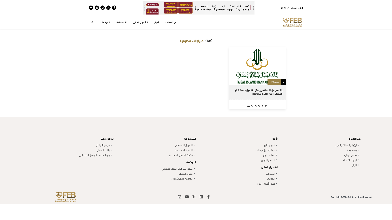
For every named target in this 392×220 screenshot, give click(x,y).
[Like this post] (266, 106)
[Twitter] (108, 8)
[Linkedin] (97, 8)
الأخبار (157, 22)
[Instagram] (102, 8)
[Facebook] (114, 8)
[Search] (91, 22)
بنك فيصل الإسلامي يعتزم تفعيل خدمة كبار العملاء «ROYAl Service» (259, 91)
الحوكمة (106, 22)
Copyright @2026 (339, 196)
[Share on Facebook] (262, 106)
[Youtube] (91, 8)
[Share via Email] (248, 106)
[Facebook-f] (208, 196)
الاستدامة (121, 22)
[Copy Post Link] (252, 106)
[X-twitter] (194, 196)
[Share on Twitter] (259, 106)
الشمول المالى (140, 22)
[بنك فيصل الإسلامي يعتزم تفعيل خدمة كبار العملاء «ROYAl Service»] (257, 66)
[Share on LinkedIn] (255, 106)
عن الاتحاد (171, 22)
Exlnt (350, 196)
